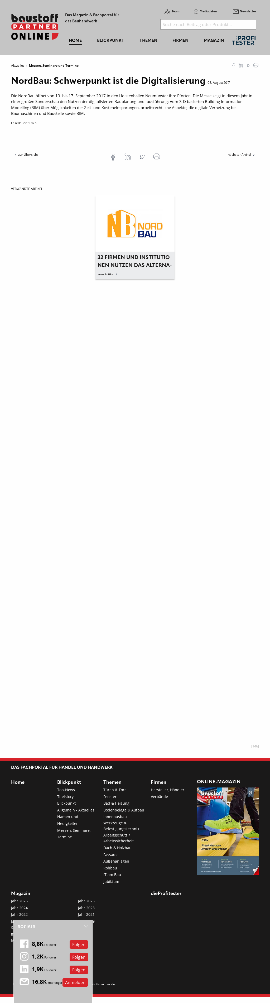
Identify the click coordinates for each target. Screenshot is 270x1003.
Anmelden (75, 982)
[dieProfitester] (243, 42)
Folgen (78, 944)
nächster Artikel (240, 154)
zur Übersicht (28, 154)
